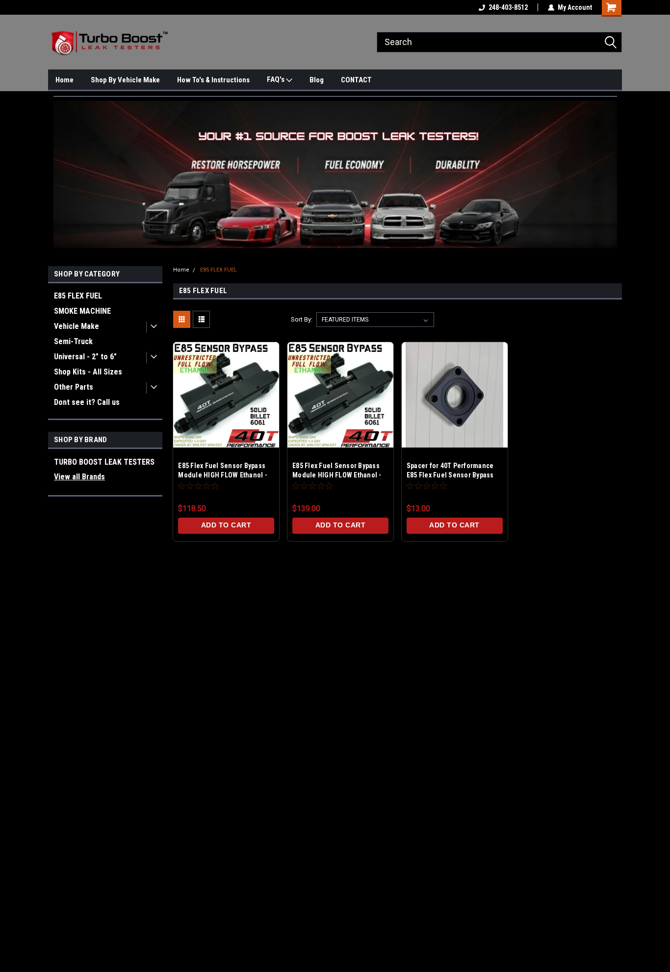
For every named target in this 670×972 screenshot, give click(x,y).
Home (64, 79)
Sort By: (301, 319)
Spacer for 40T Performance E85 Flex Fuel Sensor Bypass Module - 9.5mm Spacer (450, 475)
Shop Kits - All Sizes (88, 371)
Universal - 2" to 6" (85, 356)
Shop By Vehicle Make (125, 79)
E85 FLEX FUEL (78, 295)
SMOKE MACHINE (82, 311)
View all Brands (79, 476)
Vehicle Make (76, 326)
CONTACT (356, 79)
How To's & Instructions (213, 79)
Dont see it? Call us (87, 402)
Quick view (226, 432)
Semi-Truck (73, 341)
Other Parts (73, 387)
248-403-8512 (508, 7)
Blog (316, 79)
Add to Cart (226, 525)
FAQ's (276, 79)
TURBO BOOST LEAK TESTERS (104, 462)
